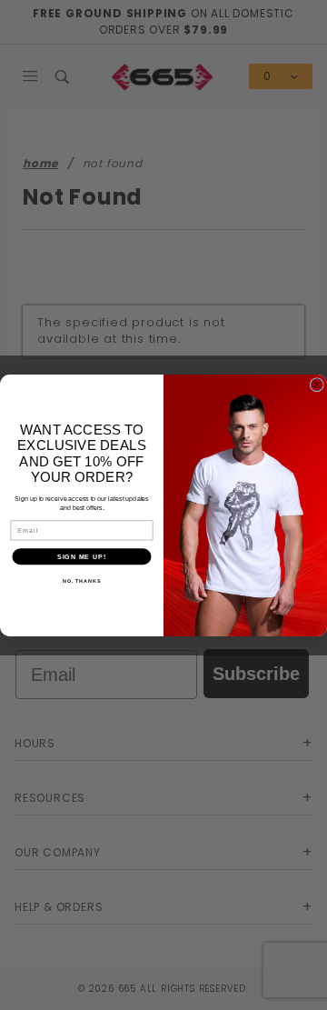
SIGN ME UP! (81, 556)
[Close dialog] (317, 384)
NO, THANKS (82, 581)
